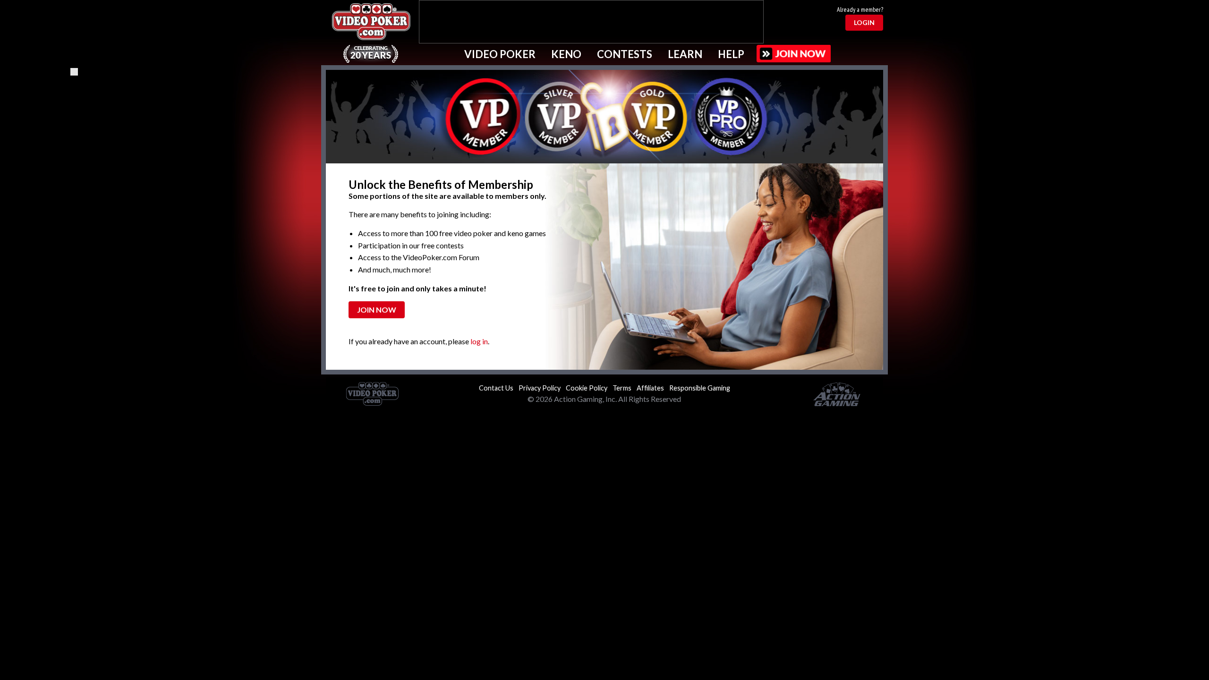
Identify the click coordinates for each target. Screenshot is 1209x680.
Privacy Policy (540, 388)
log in (479, 341)
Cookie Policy (586, 388)
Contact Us (496, 388)
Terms (622, 388)
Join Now (376, 309)
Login (864, 22)
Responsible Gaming (699, 388)
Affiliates (650, 388)
